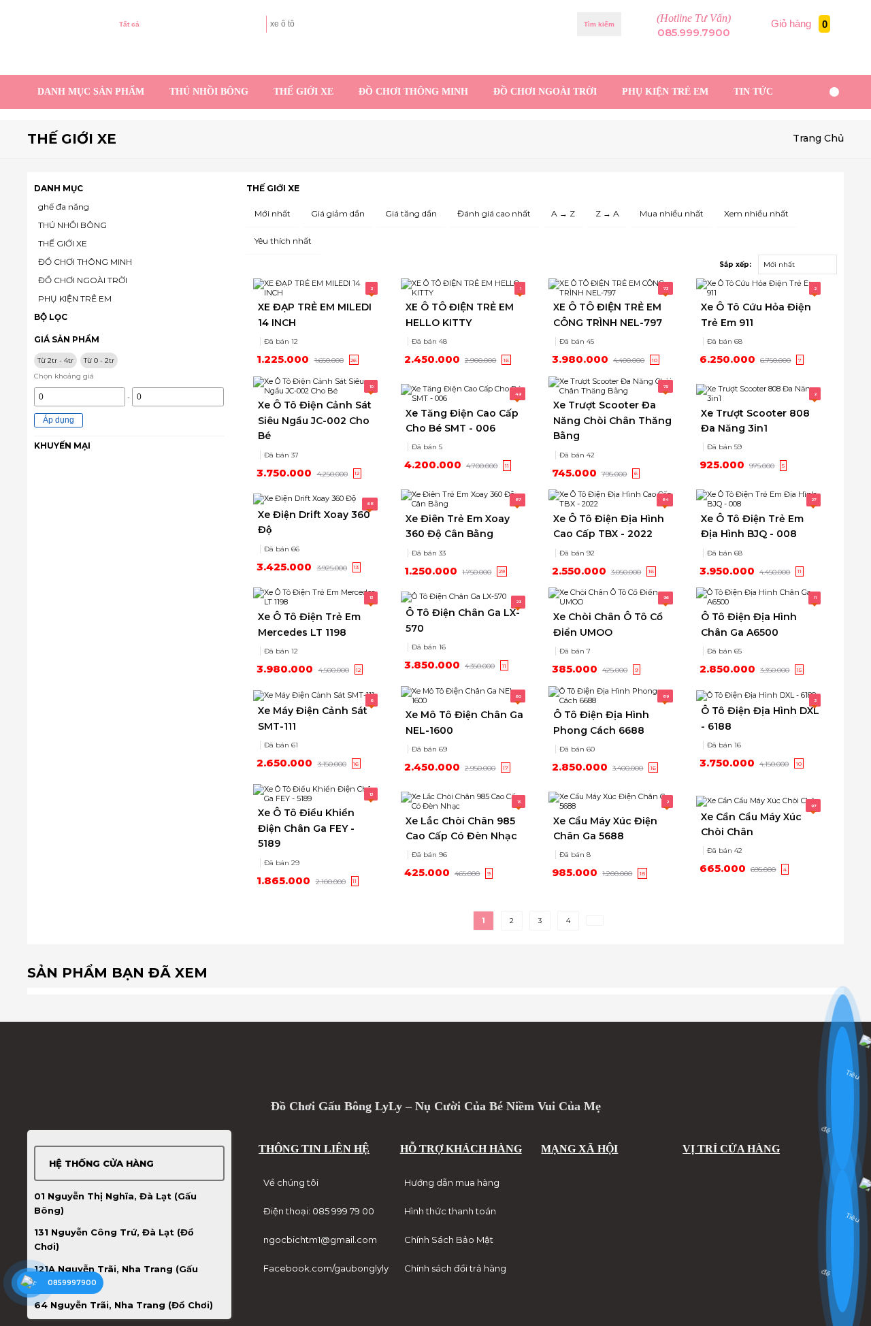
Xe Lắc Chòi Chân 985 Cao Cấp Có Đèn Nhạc (461, 828)
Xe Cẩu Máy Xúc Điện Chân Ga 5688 (605, 828)
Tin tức (753, 91)
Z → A (607, 213)
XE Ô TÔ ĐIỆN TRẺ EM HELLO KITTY (460, 314)
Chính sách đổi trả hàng (455, 1268)
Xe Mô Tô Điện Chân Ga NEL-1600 (464, 722)
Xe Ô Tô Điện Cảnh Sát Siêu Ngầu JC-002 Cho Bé (315, 420)
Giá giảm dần (338, 213)
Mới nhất (272, 213)
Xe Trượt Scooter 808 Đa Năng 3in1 (755, 420)
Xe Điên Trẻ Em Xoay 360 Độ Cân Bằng (458, 526)
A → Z (563, 213)
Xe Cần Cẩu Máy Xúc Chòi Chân (751, 824)
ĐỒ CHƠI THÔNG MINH (413, 91)
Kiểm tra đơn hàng (152, 58)
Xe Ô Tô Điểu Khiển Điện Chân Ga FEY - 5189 (306, 828)
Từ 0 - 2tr (99, 360)
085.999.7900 (693, 32)
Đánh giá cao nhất (494, 213)
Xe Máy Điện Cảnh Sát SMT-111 (312, 718)
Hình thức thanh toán (450, 1211)
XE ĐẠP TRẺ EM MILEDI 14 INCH (315, 314)
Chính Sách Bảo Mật (448, 1239)
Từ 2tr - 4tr (55, 360)
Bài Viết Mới (811, 58)
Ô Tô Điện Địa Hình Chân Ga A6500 (749, 624)
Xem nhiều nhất (756, 213)
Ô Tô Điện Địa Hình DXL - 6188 (760, 718)
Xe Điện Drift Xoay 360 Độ (314, 522)
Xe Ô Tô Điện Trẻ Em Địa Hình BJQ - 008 (752, 526)
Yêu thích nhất (283, 241)
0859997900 (72, 1282)
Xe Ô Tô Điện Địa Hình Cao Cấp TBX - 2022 (608, 526)
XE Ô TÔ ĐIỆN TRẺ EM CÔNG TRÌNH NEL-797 (607, 314)
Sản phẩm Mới (755, 58)
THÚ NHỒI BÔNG (208, 91)
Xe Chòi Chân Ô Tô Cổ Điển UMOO (608, 624)
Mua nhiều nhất (672, 213)
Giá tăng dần (411, 213)
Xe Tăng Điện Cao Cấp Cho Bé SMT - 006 (462, 420)
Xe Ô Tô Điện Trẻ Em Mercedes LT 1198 (309, 624)
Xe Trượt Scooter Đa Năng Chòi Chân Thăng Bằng (612, 420)
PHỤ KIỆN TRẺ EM (665, 91)
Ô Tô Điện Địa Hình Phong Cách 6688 (601, 722)
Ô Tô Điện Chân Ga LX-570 (463, 620)
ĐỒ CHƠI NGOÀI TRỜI (545, 91)
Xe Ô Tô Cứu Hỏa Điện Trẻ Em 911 (756, 314)
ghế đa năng (63, 206)
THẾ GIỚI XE (303, 91)
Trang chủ (818, 138)
